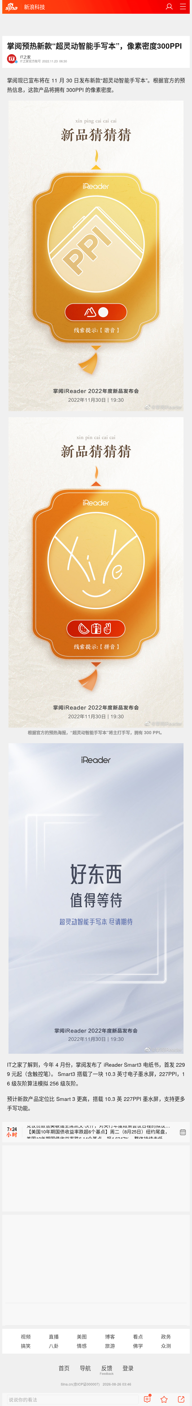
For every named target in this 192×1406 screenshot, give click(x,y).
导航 (85, 1368)
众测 (166, 1345)
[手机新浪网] (11, 7)
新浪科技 (34, 6)
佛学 (138, 1345)
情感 (82, 1345)
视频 (26, 1336)
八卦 (54, 1345)
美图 (82, 1336)
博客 (110, 1336)
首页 (64, 1368)
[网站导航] (183, 6)
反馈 (106, 1368)
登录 (128, 1368)
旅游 (110, 1345)
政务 (166, 1336)
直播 (54, 1336)
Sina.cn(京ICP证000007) (80, 1384)
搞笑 (26, 1345)
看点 (138, 1336)
